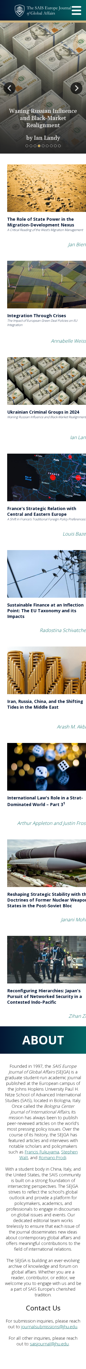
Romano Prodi (52, 1157)
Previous (10, 88)
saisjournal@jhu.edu (49, 1344)
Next (76, 88)
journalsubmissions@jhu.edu (49, 1326)
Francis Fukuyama (42, 1152)
